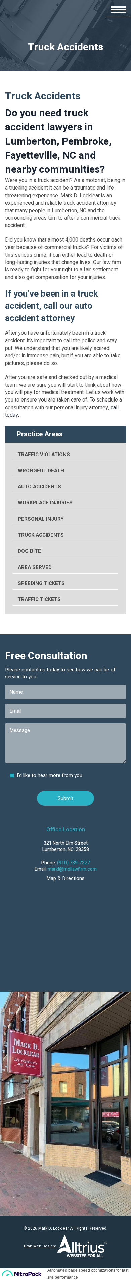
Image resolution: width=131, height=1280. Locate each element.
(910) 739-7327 (73, 862)
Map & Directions (65, 878)
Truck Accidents (41, 535)
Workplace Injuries (45, 502)
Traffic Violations (44, 454)
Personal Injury (41, 519)
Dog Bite (29, 551)
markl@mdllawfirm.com (72, 869)
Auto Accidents (39, 486)
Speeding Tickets (41, 583)
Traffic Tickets (39, 599)
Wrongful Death (41, 470)
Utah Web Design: (40, 1246)
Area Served (35, 567)
